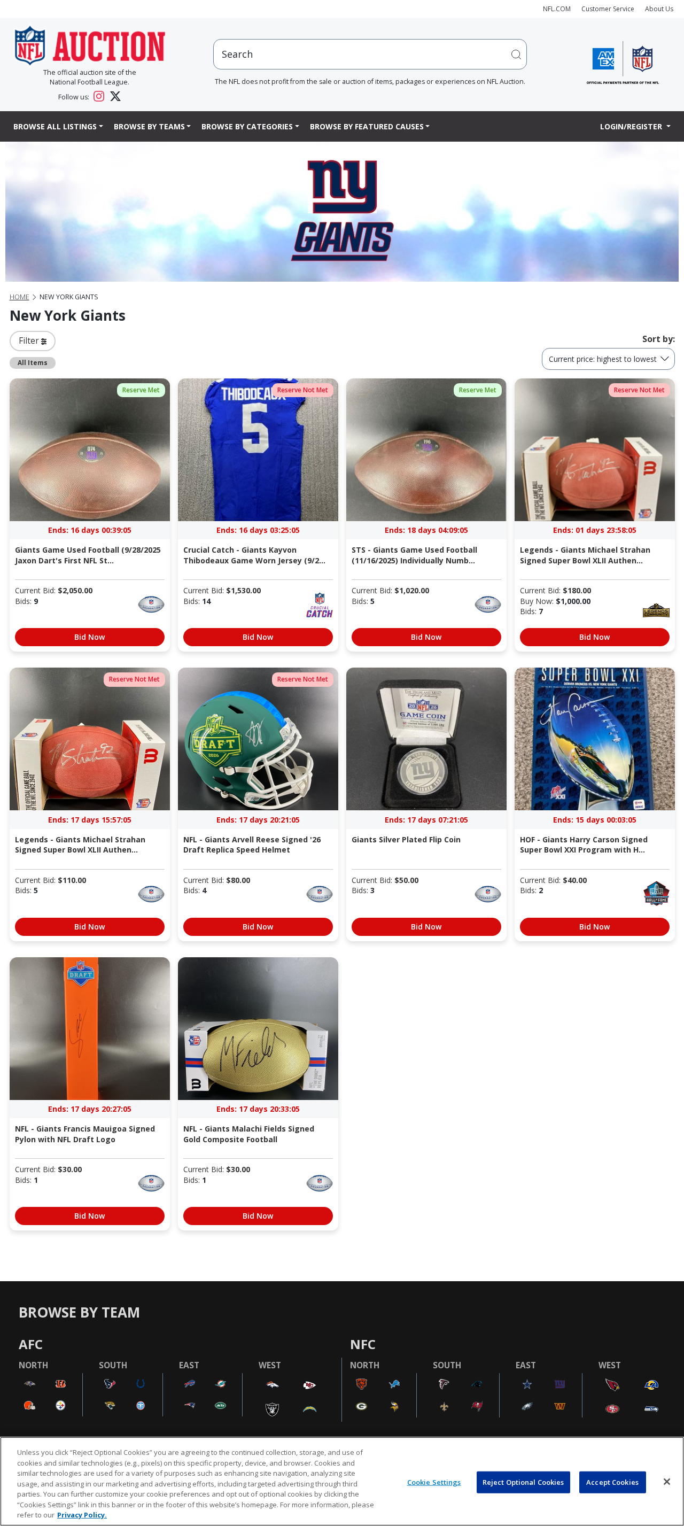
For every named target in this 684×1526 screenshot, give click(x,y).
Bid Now (89, 637)
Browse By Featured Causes (367, 126)
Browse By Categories (247, 126)
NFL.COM (557, 8)
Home (19, 296)
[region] (342, 1481)
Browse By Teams (149, 126)
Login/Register (632, 126)
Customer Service (607, 8)
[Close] (667, 1481)
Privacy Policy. (82, 1515)
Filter (30, 340)
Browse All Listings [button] (55, 126)
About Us (659, 8)
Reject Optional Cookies (523, 1481)
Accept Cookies (612, 1481)
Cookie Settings (434, 1481)
